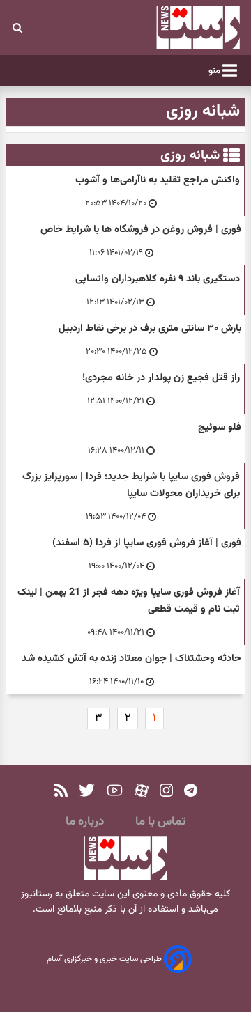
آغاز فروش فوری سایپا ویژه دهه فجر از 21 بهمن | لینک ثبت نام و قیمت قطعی (128, 600)
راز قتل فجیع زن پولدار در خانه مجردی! (161, 378)
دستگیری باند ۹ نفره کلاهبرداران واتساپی (157, 279)
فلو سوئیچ (219, 427)
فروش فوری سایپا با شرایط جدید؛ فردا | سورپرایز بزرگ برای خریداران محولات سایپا (131, 485)
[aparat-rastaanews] (142, 790)
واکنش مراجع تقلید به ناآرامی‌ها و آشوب (157, 180)
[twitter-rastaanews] (87, 790)
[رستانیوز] (181, 27)
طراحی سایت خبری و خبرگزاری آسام (105, 959)
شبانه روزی (190, 155)
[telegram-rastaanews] (190, 790)
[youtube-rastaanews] (114, 790)
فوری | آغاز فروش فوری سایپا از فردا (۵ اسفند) (146, 543)
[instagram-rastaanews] (166, 790)
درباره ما (85, 822)
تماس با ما (160, 822)
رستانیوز (36, 894)
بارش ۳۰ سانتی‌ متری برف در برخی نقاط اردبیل (150, 328)
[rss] (61, 790)
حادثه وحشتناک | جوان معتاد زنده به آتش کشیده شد (131, 659)
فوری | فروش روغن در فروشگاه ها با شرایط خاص (140, 229)
